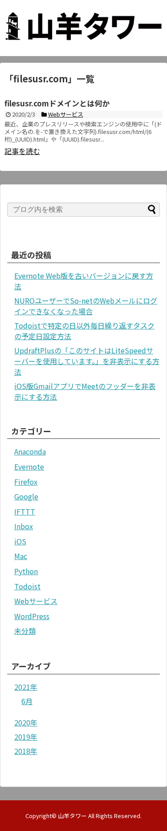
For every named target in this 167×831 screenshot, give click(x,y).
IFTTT (24, 511)
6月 (27, 701)
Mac (20, 556)
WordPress (31, 616)
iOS (20, 541)
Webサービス (35, 601)
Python (26, 571)
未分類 (25, 630)
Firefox (25, 481)
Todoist (27, 586)
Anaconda (30, 451)
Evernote (29, 466)
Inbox (23, 526)
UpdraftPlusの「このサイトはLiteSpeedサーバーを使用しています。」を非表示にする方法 (86, 361)
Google (26, 496)
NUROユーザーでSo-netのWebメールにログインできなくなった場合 (85, 305)
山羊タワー (72, 815)
